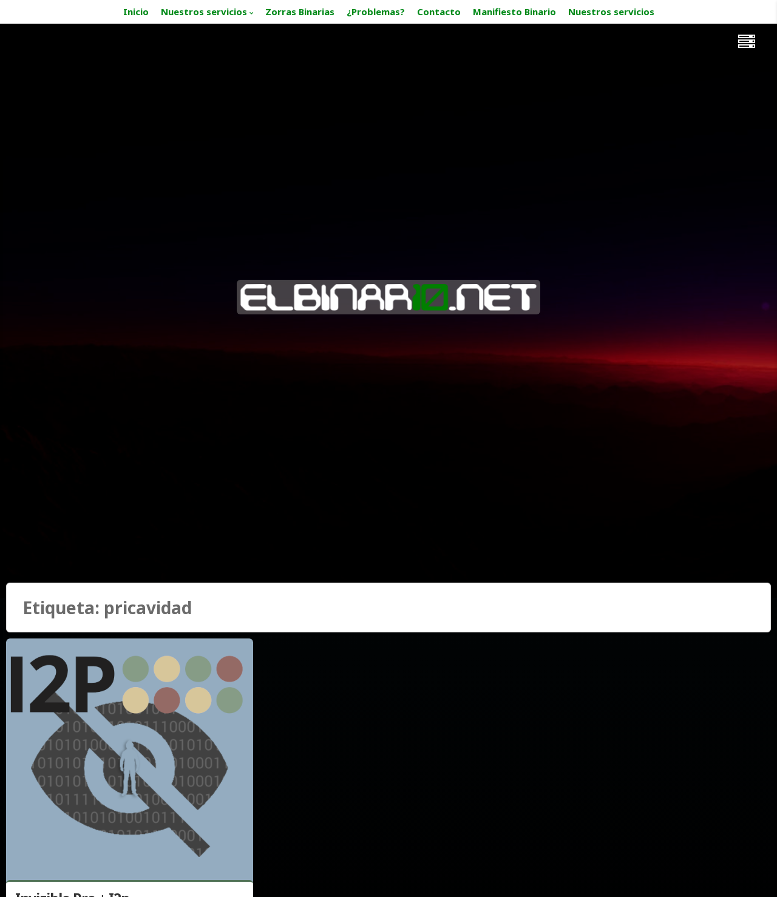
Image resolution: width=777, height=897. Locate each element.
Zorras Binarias (299, 11)
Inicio (136, 11)
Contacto (439, 11)
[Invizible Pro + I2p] (129, 761)
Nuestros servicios (204, 11)
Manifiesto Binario (514, 11)
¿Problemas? (376, 11)
